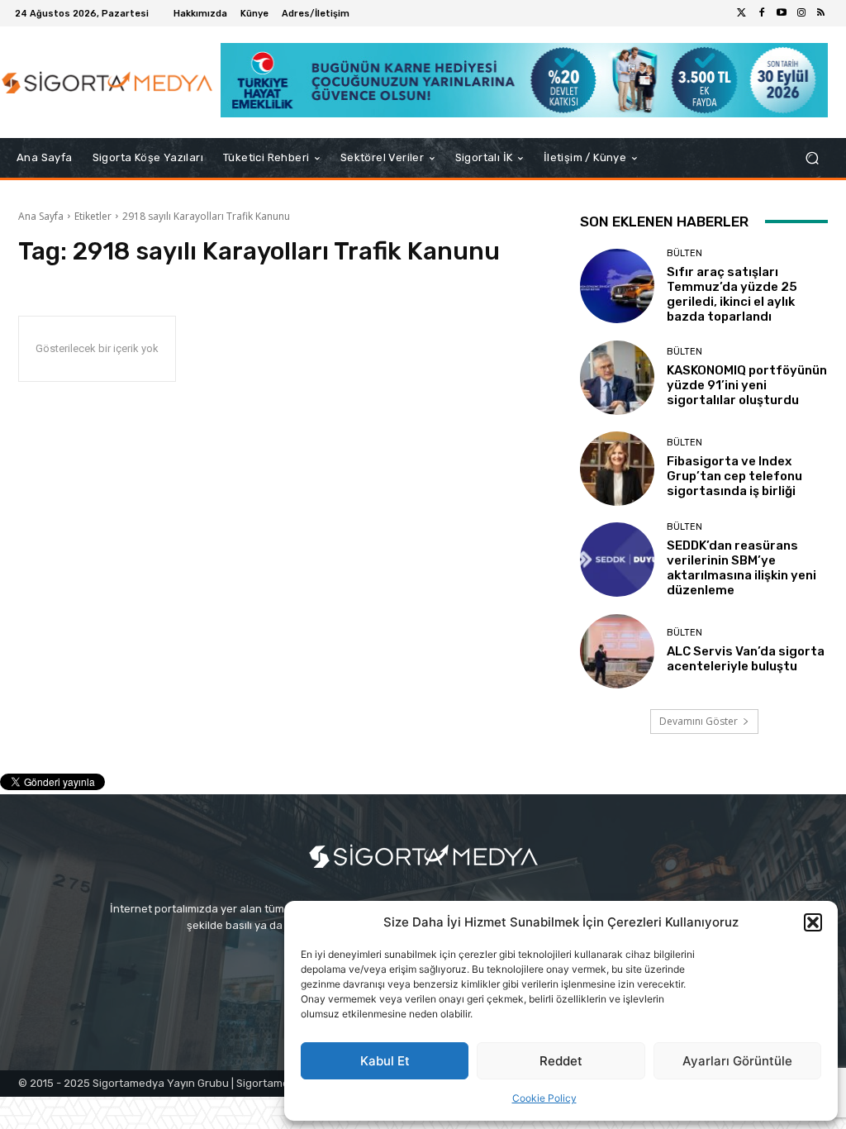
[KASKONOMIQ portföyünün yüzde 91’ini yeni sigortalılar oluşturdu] (617, 378)
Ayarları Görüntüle (737, 1061)
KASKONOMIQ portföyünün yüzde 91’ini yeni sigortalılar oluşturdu (747, 385)
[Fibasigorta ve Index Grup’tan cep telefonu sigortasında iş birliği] (617, 468)
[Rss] (821, 13)
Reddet (560, 1061)
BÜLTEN (684, 253)
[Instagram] (801, 13)
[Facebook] (762, 13)
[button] (813, 922)
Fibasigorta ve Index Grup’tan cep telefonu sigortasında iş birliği (734, 476)
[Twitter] (742, 13)
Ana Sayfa (41, 216)
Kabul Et (385, 1061)
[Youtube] (781, 13)
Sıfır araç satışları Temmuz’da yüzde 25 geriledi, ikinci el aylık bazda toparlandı (732, 294)
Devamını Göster (698, 721)
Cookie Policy (544, 1098)
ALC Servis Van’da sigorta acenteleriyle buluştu (746, 659)
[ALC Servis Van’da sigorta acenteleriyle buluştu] (617, 651)
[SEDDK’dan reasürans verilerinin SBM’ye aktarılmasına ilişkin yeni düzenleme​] (617, 559)
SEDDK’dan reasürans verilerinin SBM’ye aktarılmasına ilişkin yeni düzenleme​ (741, 568)
